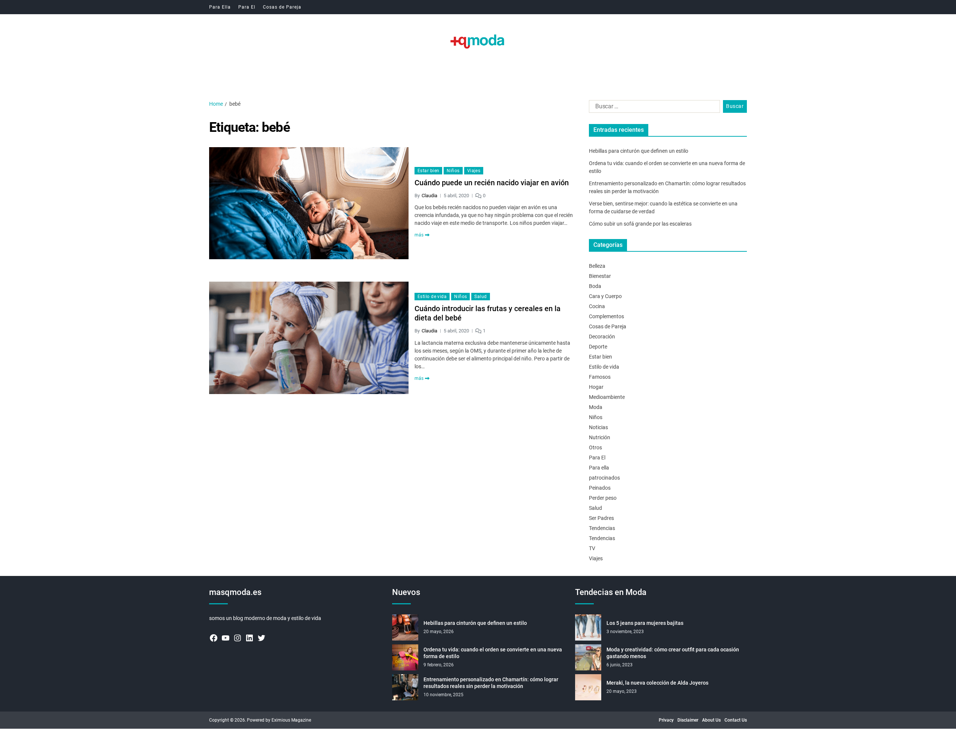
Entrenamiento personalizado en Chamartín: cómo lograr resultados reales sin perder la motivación (490, 682)
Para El (246, 7)
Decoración (602, 337)
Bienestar (600, 276)
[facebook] (213, 637)
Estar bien (428, 170)
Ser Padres (601, 518)
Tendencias (602, 528)
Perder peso (603, 498)
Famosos (600, 377)
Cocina (597, 306)
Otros (595, 447)
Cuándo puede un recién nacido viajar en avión (492, 182)
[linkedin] (249, 637)
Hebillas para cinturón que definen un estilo (638, 151)
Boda (595, 286)
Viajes (474, 170)
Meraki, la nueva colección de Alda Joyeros (657, 683)
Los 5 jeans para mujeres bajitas (644, 623)
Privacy (666, 720)
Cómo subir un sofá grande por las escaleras (640, 224)
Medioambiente (607, 397)
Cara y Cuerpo (605, 296)
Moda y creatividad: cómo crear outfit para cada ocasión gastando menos (672, 653)
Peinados (600, 488)
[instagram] (237, 637)
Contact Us (735, 720)
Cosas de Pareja (282, 7)
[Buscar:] (653, 108)
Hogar (596, 387)
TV (592, 548)
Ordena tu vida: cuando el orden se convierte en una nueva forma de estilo (492, 653)
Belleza (597, 266)
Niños (453, 170)
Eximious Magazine (291, 720)
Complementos (606, 316)
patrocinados (604, 478)
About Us (711, 720)
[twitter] (261, 637)
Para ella (599, 468)
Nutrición (599, 437)
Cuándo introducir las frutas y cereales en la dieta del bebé (488, 313)
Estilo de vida (432, 296)
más (419, 235)
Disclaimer (687, 720)
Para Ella (220, 7)
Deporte (598, 347)
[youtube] (225, 637)
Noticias (598, 427)
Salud (480, 296)
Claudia (429, 195)
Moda (595, 407)
